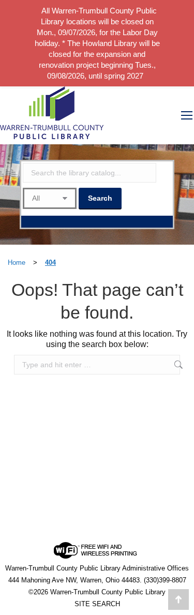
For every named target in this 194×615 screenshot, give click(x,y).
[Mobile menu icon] (187, 115)
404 (50, 262)
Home (16, 262)
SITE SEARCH (97, 604)
